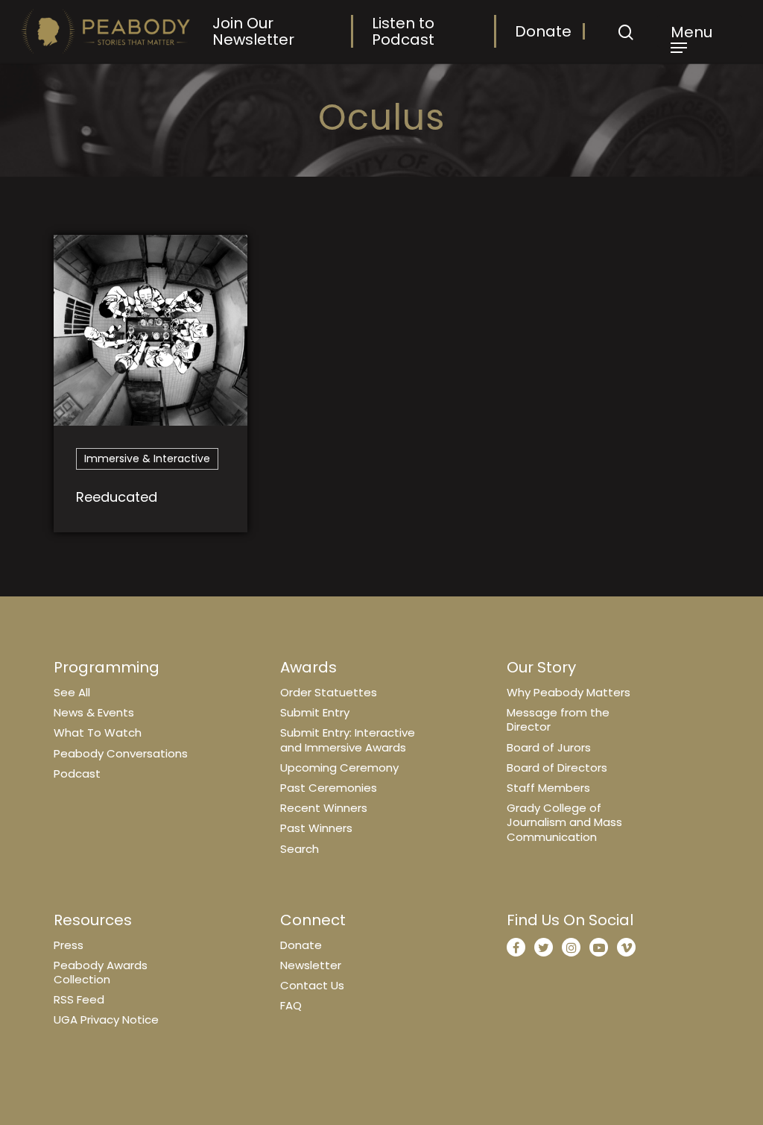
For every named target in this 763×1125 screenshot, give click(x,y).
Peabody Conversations (121, 753)
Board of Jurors (549, 747)
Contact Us (312, 985)
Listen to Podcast (403, 31)
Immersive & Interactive (147, 458)
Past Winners (316, 828)
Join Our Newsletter (253, 31)
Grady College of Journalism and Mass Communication (564, 822)
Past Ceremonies (328, 787)
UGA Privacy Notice (106, 1019)
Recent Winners (323, 808)
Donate (543, 31)
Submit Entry (314, 712)
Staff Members (548, 787)
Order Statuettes (328, 692)
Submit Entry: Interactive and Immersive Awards (347, 739)
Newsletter (310, 965)
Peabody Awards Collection (101, 972)
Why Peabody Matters (568, 692)
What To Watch (98, 732)
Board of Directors (557, 767)
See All (72, 692)
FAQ (291, 1005)
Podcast (77, 773)
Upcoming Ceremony (339, 767)
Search (299, 849)
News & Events (94, 712)
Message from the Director (558, 719)
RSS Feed (79, 999)
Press (68, 945)
